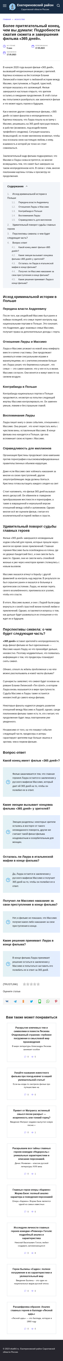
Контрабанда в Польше (30, 211)
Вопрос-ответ (19, 243)
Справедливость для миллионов (35, 220)
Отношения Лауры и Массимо (33, 207)
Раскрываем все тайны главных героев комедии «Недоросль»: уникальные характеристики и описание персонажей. (31, 1153)
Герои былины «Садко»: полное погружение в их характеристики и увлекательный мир (31, 1272)
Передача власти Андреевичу (33, 202)
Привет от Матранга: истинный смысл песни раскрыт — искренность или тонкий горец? (31, 1114)
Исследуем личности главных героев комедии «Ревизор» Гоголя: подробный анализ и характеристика (31, 1233)
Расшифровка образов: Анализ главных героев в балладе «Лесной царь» (31, 1310)
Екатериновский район (35, 5)
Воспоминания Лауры (29, 215)
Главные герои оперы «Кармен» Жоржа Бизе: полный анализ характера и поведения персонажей (32, 1193)
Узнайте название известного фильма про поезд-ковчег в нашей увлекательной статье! (31, 1076)
